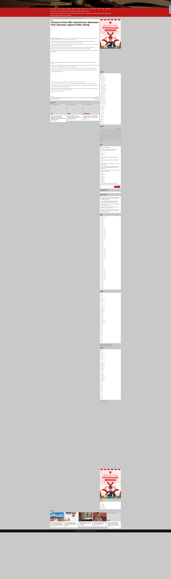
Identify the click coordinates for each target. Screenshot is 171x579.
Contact (102, 8)
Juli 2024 (102, 260)
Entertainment (103, 79)
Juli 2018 (102, 286)
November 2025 (103, 232)
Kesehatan (78, 8)
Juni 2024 (102, 262)
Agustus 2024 (103, 258)
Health (102, 81)
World (102, 121)
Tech (101, 336)
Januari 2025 (103, 250)
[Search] (120, 9)
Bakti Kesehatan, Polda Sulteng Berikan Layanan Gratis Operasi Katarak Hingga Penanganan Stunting (69, 11)
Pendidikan (102, 101)
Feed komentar (103, 506)
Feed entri (102, 504)
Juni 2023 (102, 283)
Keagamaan (102, 308)
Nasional (63, 8)
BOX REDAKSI (108, 8)
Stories (102, 116)
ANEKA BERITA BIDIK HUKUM (105, 147)
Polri (87, 8)
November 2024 (103, 253)
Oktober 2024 (103, 255)
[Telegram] (170, 11)
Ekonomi (55, 8)
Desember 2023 (103, 272)
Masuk (102, 502)
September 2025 (103, 236)
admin (52, 526)
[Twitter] (170, 7)
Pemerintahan (94, 8)
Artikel (99, 8)
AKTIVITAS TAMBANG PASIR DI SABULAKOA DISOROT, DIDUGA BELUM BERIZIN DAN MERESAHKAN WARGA (109, 202)
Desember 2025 (103, 231)
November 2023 (103, 274)
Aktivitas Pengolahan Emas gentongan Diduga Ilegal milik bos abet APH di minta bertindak (110, 204)
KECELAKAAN (103, 88)
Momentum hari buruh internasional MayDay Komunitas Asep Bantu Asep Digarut (110, 164)
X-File (102, 123)
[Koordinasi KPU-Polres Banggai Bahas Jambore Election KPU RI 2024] (91, 109)
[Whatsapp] (170, 9)
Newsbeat (102, 373)
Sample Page (103, 174)
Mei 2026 (102, 222)
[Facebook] (170, 6)
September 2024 (103, 257)
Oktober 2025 (103, 234)
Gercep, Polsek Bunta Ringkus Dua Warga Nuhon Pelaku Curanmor (98, 13)
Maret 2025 (102, 246)
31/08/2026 (55, 526)
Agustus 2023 (103, 279)
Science (102, 110)
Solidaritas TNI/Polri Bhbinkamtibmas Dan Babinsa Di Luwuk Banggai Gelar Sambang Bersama (62, 97)
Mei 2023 (102, 284)
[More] (170, 13)
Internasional (68, 8)
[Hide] (170, 14)
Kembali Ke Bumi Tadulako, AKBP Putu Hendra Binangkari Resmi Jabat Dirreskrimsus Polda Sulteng (109, 207)
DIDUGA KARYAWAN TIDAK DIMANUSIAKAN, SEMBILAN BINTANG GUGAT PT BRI (87, 97)
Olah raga (83, 8)
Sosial (101, 112)
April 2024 (102, 265)
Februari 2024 (103, 269)
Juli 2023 (102, 281)
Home (51, 8)
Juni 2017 (102, 288)
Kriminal (102, 92)
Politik (59, 8)
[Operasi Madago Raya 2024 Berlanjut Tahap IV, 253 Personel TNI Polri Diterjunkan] (75, 109)
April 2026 (102, 224)
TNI (89, 8)
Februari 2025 (103, 248)
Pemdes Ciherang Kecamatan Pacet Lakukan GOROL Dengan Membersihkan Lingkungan (67, 13)
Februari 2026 (103, 227)
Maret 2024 (102, 267)
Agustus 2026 (103, 217)
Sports (102, 114)
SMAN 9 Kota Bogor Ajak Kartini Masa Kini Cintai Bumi (60, 15)
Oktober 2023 (103, 276)
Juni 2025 (102, 241)
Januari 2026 (103, 229)
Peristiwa (102, 324)
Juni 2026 (102, 220)
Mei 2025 (102, 243)
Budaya (102, 74)
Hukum (73, 8)
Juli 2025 (102, 239)
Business (102, 76)
